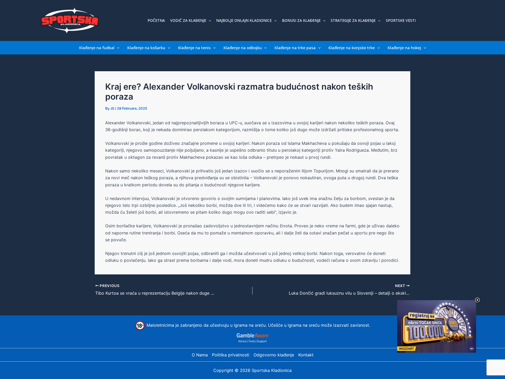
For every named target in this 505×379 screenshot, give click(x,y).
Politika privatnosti (230, 354)
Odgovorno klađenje (274, 354)
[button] (208, 20)
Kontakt (306, 354)
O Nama (200, 354)
